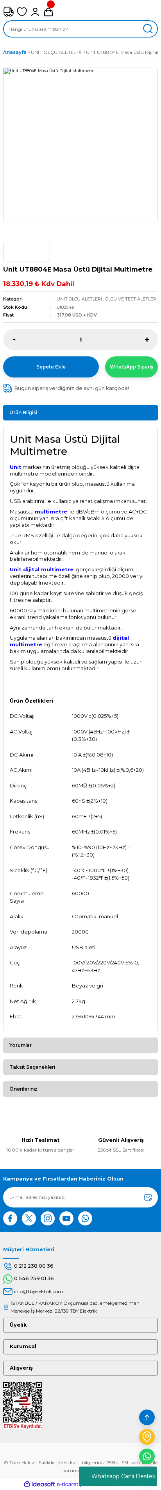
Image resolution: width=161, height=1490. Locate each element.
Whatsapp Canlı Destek (123, 1476)
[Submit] (148, 1197)
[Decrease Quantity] (14, 339)
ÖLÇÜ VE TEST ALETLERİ (131, 299)
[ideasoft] (39, 1484)
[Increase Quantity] (146, 339)
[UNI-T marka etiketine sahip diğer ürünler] (26, 251)
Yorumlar (20, 1045)
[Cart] (48, 11)
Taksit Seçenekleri (32, 1067)
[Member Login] (35, 11)
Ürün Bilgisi (23, 412)
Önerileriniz (23, 1089)
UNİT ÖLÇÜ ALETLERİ (79, 299)
